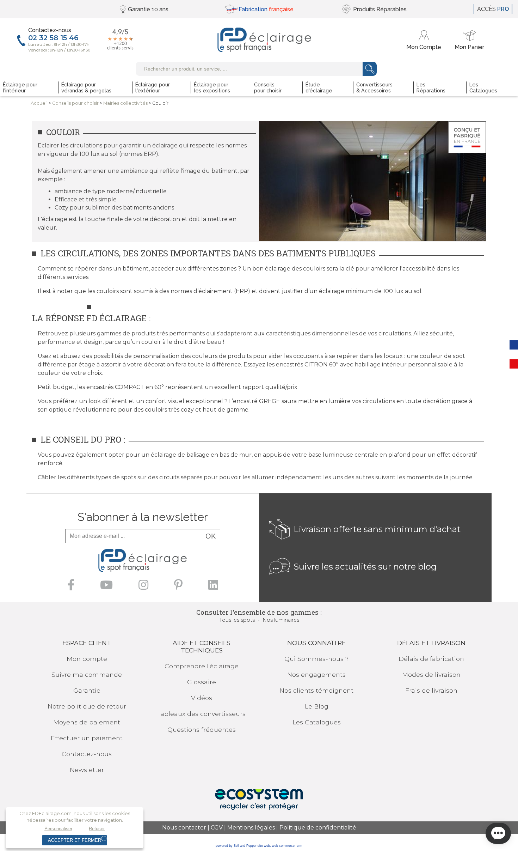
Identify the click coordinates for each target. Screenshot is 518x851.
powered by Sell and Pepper (236, 845)
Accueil (39, 103)
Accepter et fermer (74, 840)
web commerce (283, 845)
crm (299, 845)
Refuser (97, 828)
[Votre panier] (469, 40)
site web (264, 845)
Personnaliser (58, 828)
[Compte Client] (424, 40)
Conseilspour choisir (75, 103)
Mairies (125, 103)
